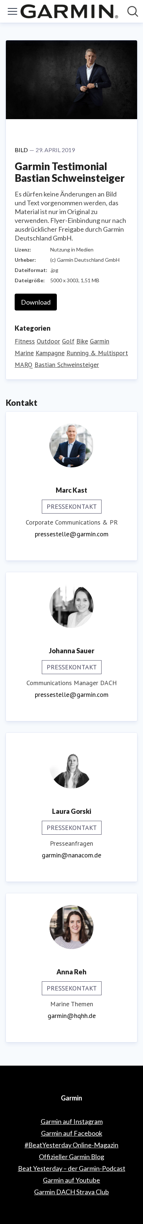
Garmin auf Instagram (72, 1121)
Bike (82, 341)
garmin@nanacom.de (71, 855)
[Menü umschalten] (12, 11)
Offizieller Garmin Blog (71, 1157)
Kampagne (50, 353)
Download (36, 302)
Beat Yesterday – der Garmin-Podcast (71, 1168)
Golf (68, 341)
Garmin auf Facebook (71, 1133)
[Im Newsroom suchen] (133, 11)
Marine (24, 353)
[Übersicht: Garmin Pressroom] (69, 11)
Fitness (25, 341)
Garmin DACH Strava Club (71, 1192)
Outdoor (48, 341)
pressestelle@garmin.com (72, 534)
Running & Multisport (97, 353)
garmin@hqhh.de (72, 1015)
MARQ (24, 364)
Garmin (99, 341)
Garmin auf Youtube (71, 1180)
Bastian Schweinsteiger (66, 364)
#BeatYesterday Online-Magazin (71, 1145)
